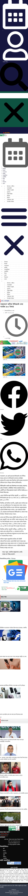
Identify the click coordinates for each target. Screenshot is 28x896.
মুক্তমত (8, 192)
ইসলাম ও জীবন (10, 186)
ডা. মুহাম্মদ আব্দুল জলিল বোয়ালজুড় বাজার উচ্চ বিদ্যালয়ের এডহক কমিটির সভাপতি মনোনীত (13, 758)
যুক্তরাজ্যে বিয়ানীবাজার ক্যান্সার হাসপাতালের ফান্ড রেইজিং (13, 809)
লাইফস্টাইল (9, 194)
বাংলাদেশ (5, 172)
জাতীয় (4, 173)
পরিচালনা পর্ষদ (10, 199)
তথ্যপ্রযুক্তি (9, 188)
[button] (14, 77)
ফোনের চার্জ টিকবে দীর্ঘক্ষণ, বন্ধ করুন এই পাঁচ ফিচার (12, 685)
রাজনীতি (4, 177)
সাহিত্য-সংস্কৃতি (10, 190)
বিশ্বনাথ (4, 168)
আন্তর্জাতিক (5, 175)
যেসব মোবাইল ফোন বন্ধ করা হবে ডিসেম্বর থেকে (11, 714)
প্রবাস (4, 183)
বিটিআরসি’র (3, 486)
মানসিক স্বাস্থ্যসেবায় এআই (15, 552)
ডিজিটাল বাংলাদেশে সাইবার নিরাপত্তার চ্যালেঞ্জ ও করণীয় (13, 628)
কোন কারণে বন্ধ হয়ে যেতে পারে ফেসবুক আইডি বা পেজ (13, 656)
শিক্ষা (4, 178)
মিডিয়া (8, 196)
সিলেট (4, 170)
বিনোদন (4, 182)
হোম (2, 301)
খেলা (4, 180)
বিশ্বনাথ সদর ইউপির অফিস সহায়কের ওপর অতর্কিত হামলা (14, 793)
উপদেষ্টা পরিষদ (10, 201)
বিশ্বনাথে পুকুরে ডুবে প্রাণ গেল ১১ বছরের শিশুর (11, 825)
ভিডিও (8, 197)
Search (26, 92)
